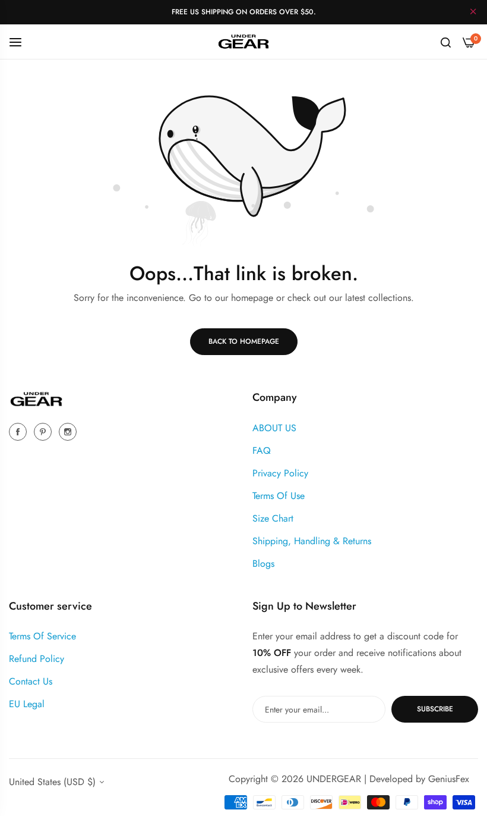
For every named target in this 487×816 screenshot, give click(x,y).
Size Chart (272, 518)
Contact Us (30, 681)
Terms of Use (278, 496)
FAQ (261, 450)
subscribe (435, 709)
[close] (473, 12)
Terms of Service (42, 636)
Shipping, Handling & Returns (311, 541)
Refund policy (36, 659)
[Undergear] (243, 41)
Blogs (263, 563)
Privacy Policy (280, 473)
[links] (19, 431)
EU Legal (27, 704)
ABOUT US (274, 428)
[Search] (446, 41)
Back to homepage (243, 341)
